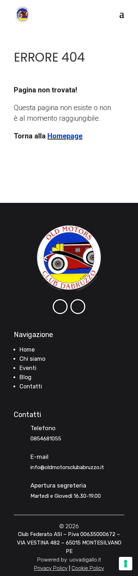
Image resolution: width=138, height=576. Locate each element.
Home (27, 349)
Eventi (27, 368)
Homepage (64, 136)
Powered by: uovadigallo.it (69, 560)
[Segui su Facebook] (60, 306)
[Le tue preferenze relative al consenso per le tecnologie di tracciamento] (125, 563)
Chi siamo (32, 358)
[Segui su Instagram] (77, 306)
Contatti (30, 386)
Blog (25, 377)
